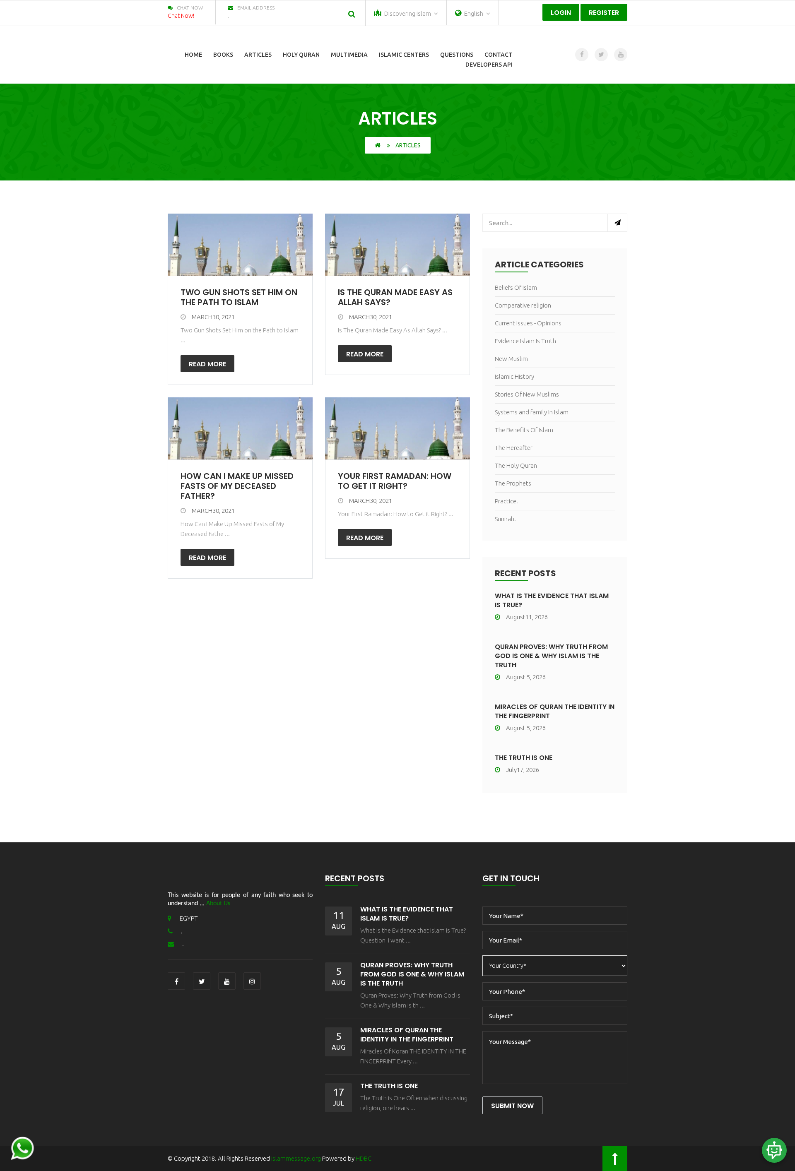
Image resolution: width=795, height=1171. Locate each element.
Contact (498, 54)
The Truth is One (523, 757)
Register (604, 12)
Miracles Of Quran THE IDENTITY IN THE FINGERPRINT (554, 711)
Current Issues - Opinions (528, 323)
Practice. (506, 501)
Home (193, 54)
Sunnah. (505, 518)
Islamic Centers (404, 54)
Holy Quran (301, 54)
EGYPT (189, 918)
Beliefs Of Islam (516, 287)
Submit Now (512, 1106)
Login (561, 12)
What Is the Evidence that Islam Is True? (552, 600)
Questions (456, 54)
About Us (218, 903)
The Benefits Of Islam (524, 429)
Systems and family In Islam (532, 412)
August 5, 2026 (526, 676)
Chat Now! (181, 15)
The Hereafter (513, 447)
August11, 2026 (527, 616)
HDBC (363, 1158)
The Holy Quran (516, 465)
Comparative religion (523, 305)
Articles (258, 54)
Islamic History (514, 376)
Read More (207, 364)
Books (223, 54)
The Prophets (513, 483)
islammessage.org (296, 1158)
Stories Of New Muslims (527, 394)
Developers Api (489, 64)
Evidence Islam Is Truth (525, 340)
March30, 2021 (213, 316)
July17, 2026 (522, 769)
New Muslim (511, 358)
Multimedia (349, 54)
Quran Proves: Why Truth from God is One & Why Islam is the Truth (551, 656)
